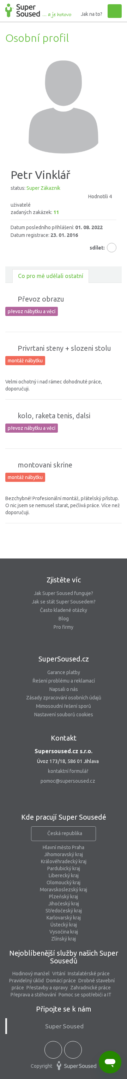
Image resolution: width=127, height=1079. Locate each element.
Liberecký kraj (64, 875)
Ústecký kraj (63, 925)
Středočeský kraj (64, 910)
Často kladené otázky (63, 610)
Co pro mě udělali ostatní (50, 276)
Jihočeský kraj (63, 903)
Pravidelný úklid (26, 980)
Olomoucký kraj (63, 882)
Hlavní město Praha (63, 847)
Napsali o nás (63, 689)
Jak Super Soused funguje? (63, 593)
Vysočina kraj (63, 932)
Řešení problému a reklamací (63, 681)
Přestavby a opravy (47, 987)
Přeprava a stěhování (33, 994)
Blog (64, 618)
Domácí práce (61, 980)
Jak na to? (91, 14)
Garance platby (63, 672)
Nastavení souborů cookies (63, 714)
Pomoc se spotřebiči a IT (85, 994)
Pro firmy (63, 627)
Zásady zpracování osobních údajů (63, 697)
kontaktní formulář (68, 771)
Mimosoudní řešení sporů (63, 706)
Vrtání (58, 973)
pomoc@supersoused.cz (68, 781)
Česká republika (64, 833)
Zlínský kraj (63, 939)
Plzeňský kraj (63, 896)
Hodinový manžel (31, 973)
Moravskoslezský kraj (63, 889)
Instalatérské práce (89, 973)
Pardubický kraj (63, 868)
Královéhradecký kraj (63, 861)
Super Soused (64, 1026)
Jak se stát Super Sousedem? (64, 602)
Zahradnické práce (90, 987)
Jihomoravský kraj (63, 854)
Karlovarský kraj (64, 917)
